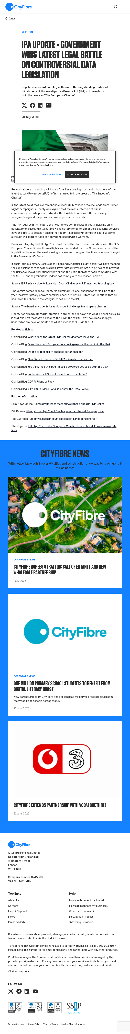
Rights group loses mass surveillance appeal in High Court (69, 403)
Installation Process (81, 916)
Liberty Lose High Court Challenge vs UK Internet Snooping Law (75, 283)
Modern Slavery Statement (73, 1024)
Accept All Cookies (77, 174)
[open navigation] (123, 7)
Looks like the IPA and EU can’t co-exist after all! (57, 374)
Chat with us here (18, 971)
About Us (13, 900)
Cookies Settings (51, 174)
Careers (13, 905)
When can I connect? (81, 911)
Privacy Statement (16, 1024)
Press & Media (17, 922)
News (11, 916)
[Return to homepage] (18, 7)
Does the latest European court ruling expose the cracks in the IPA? (69, 344)
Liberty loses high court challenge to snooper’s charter (72, 306)
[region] (65, 167)
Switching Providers (81, 922)
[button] (116, 7)
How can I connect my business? (88, 905)
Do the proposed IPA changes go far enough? (55, 351)
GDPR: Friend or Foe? (41, 381)
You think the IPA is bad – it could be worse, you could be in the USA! (68, 366)
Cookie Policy (34, 1024)
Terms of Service (51, 1024)
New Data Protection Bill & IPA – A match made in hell (60, 359)
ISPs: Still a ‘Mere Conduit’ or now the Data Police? (58, 388)
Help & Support (17, 911)
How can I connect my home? (86, 900)
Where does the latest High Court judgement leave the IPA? (64, 336)
